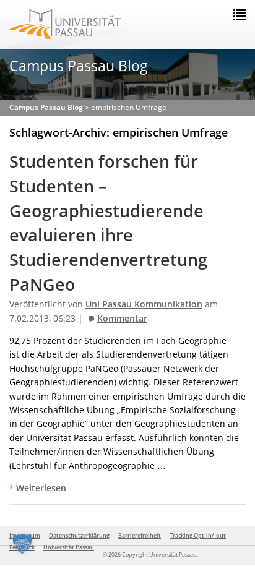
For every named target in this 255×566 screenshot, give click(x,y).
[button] (22, 543)
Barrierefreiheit (139, 535)
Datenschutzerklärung (79, 535)
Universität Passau (68, 547)
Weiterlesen (41, 488)
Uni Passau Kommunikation (143, 304)
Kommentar (122, 318)
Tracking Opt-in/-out (198, 535)
